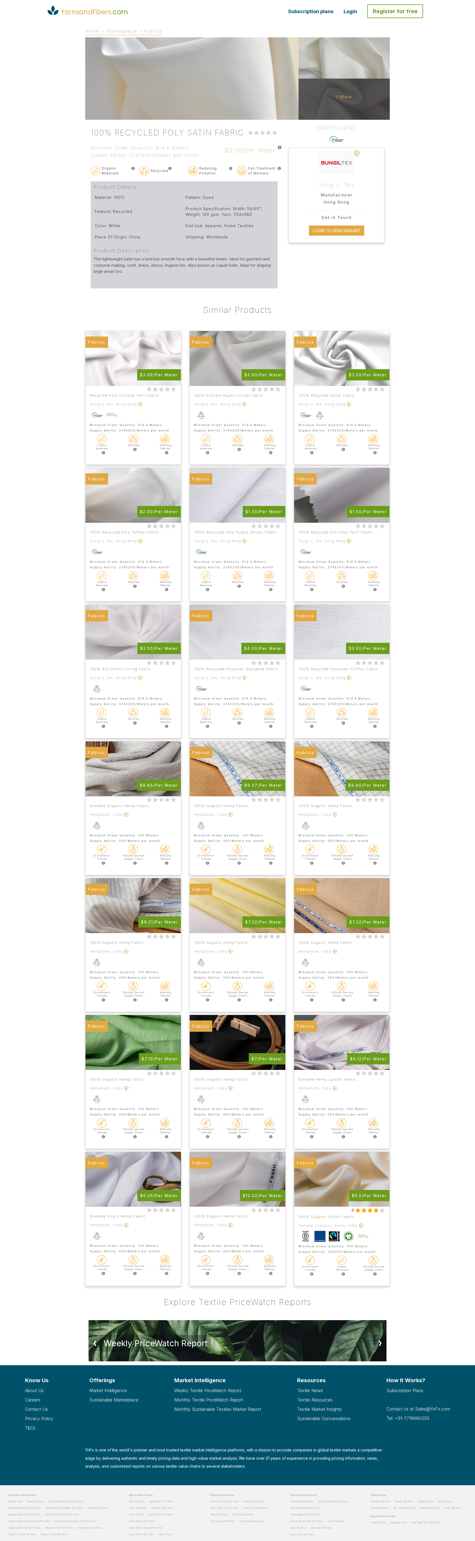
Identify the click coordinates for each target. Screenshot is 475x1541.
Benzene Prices (137, 1501)
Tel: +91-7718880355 (407, 1418)
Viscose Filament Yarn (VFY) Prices (306, 1521)
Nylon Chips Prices (138, 1508)
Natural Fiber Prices (380, 1508)
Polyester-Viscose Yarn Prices (22, 1534)
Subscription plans (310, 11)
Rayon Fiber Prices (336, 1521)
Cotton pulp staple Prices (301, 1501)
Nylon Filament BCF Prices (141, 1534)
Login (350, 11)
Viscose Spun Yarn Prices (301, 1534)
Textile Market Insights (319, 1409)
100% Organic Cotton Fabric (326, 1217)
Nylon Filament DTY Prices (160, 1514)
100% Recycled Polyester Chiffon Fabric (339, 669)
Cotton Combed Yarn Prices (222, 1521)
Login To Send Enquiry (336, 230)
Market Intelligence (108, 1390)
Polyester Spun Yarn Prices (89, 1527)
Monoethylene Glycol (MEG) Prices (24, 1508)
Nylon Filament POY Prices (141, 1521)
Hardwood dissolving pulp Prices (332, 1501)
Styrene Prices (444, 1501)
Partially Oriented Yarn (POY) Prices (24, 1527)
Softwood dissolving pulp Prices (304, 1508)
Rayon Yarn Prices (298, 1527)
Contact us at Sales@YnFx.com (418, 1409)
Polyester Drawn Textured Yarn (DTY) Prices (75, 1521)
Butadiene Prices (425, 1501)
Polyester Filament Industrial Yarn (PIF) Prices (29, 1521)
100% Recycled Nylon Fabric (327, 395)
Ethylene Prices (15, 1501)
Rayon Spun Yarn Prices (321, 1527)
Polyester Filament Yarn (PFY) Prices (62, 1514)
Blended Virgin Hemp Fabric (118, 1216)
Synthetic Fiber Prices (430, 1508)
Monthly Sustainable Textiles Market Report (217, 1409)
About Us (34, 1390)
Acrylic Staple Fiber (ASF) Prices (425, 1522)
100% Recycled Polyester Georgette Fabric (236, 669)
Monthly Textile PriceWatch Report (208, 1400)
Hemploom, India (106, 815)
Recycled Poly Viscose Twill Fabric (125, 395)
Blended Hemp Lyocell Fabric (327, 1079)
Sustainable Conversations (323, 1418)
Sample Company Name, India (328, 1225)
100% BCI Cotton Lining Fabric (120, 669)
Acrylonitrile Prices (399, 1522)
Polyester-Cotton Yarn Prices (53, 1534)
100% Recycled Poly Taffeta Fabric (124, 532)
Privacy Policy (39, 1418)
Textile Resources (315, 1400)
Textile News (310, 1390)
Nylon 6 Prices (165, 1534)
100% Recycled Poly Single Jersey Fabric (235, 532)
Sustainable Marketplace (113, 1400)
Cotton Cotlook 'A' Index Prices (224, 1508)
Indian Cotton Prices (219, 1514)
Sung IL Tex (337, 185)
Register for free (395, 11)
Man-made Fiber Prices (404, 1508)
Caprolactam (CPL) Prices (161, 1501)
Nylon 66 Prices (136, 1514)
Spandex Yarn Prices (404, 1501)
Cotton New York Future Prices (224, 1501)
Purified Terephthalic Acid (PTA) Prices (65, 1501)
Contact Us (36, 1409)
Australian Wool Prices (381, 1501)
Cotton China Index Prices (255, 1508)
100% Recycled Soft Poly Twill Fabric (336, 532)
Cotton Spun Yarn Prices (243, 1514)
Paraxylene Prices (35, 1501)
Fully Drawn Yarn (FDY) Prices (59, 1527)
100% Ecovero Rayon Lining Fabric (228, 395)
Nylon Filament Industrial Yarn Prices (145, 1527)
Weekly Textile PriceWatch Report (207, 1390)
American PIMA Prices (253, 1501)
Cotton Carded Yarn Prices (251, 1521)
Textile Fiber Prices (453, 1508)
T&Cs (30, 1428)
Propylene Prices (378, 1522)
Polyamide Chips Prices (162, 1508)
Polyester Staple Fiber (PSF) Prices (24, 1514)
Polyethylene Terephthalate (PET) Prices (64, 1508)
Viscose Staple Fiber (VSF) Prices (305, 1514)
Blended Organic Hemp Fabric (119, 806)
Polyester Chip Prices (97, 1508)
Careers (32, 1400)
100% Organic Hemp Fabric (221, 806)
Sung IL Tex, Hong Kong (113, 404)
